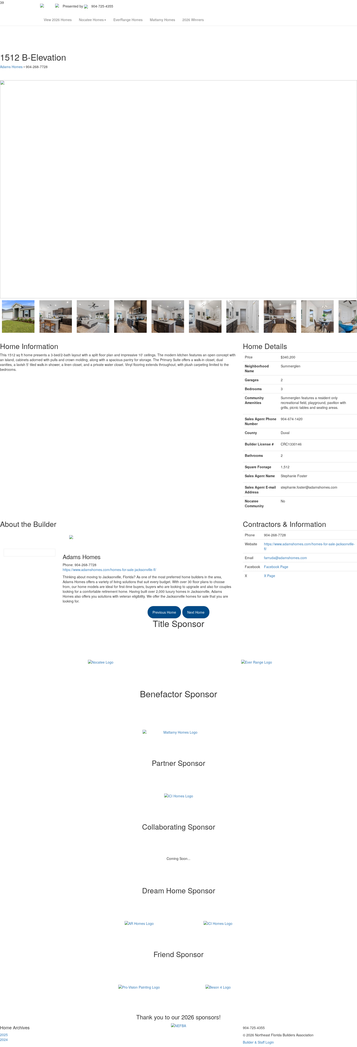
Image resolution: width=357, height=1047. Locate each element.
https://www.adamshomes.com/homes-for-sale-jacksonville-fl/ (109, 569)
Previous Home (164, 612)
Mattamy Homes (162, 19)
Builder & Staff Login (258, 1042)
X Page (269, 575)
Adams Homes (11, 66)
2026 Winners (193, 19)
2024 (4, 1039)
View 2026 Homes (58, 19)
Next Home (195, 612)
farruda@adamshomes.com (285, 557)
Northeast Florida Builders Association (147, 6)
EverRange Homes (128, 19)
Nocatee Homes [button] (91, 19)
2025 (4, 1034)
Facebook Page (276, 566)
